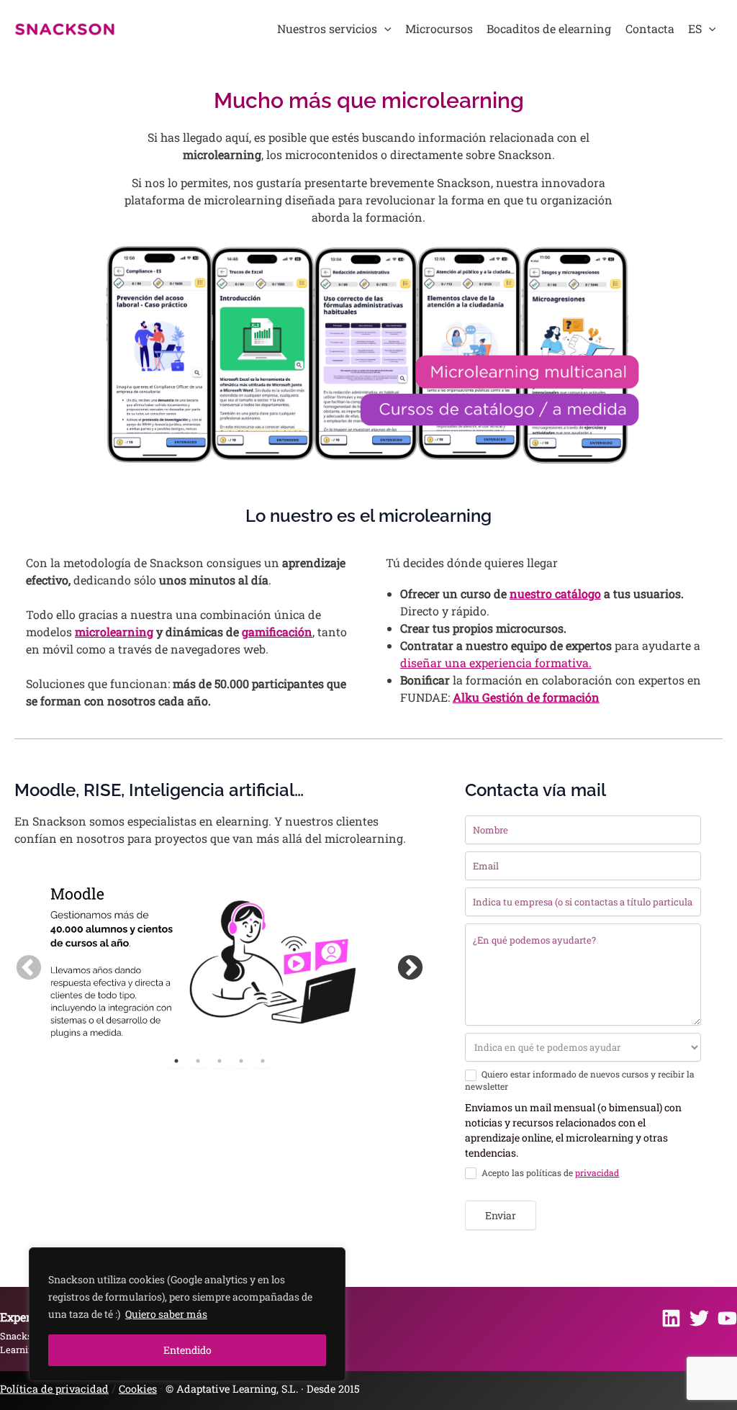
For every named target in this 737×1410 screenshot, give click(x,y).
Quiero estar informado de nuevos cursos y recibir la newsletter (580, 1080)
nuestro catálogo (555, 593)
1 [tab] (176, 1061)
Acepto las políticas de (549, 1172)
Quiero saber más (166, 1314)
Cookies (138, 1389)
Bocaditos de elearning (549, 28)
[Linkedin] (671, 1318)
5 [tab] (263, 1061)
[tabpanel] (198, 961)
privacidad (597, 1172)
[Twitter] (699, 1318)
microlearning (114, 631)
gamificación (277, 631)
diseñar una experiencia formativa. (496, 662)
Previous (21, 961)
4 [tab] (241, 1061)
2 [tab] (198, 1061)
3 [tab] (219, 1061)
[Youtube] (727, 1318)
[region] (187, 1314)
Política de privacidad (54, 1389)
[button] (384, 29)
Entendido (187, 1350)
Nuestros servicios (327, 28)
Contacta (649, 28)
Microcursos (439, 28)
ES (695, 28)
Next (403, 961)
